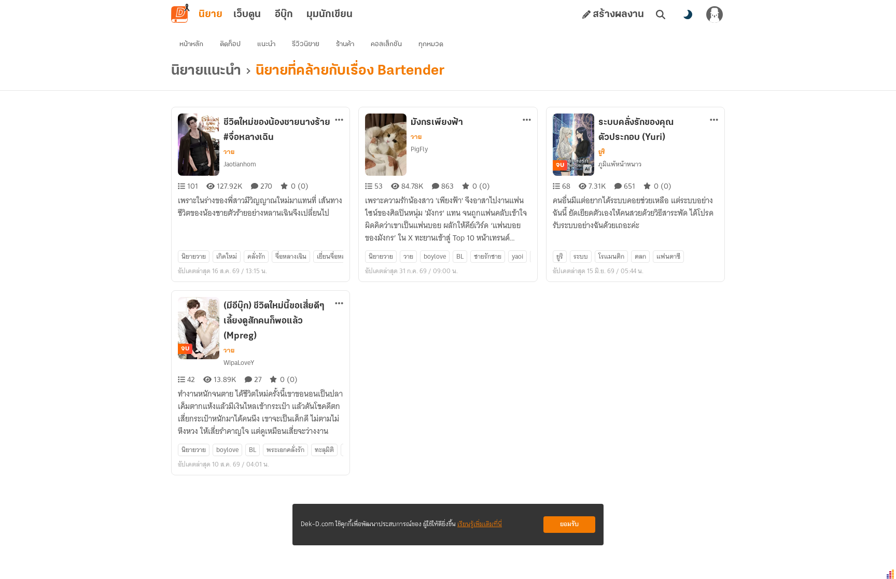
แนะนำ (266, 44)
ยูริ (601, 152)
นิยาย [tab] (210, 14)
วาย (228, 152)
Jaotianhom (239, 164)
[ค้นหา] (660, 14)
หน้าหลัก (191, 44)
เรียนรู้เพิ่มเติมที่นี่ (479, 524)
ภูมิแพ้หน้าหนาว (619, 164)
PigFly (419, 149)
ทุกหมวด (430, 44)
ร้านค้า (345, 44)
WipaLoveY (238, 363)
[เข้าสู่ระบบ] (714, 14)
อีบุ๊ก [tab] (284, 14)
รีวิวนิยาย (305, 44)
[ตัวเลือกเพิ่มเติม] (339, 120)
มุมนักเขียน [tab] (329, 14)
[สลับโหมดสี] (687, 14)
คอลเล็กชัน (386, 44)
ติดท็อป (230, 44)
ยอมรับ (569, 524)
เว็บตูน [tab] (247, 14)
